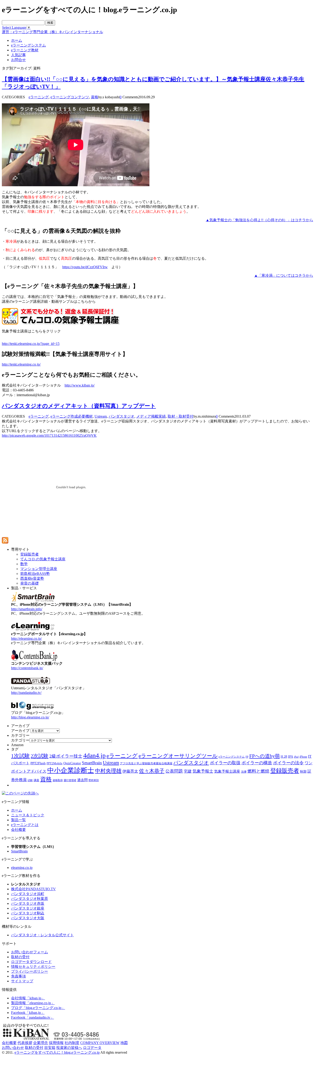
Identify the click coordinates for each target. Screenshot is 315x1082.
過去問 (82, 780)
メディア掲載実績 (151, 416)
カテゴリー (20, 740)
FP (247, 757)
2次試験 (39, 756)
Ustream (101, 416)
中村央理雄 (108, 771)
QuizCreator (72, 763)
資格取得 (58, 780)
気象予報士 (203, 771)
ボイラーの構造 (256, 762)
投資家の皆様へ (69, 1048)
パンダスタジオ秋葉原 (29, 899)
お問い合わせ (13, 1048)
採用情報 (56, 1043)
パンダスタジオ (121, 416)
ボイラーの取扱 (225, 762)
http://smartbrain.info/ (26, 609)
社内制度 (72, 1043)
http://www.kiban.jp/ (80, 385)
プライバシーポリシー (29, 971)
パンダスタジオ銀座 (27, 908)
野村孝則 (94, 780)
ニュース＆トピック (27, 815)
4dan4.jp (94, 755)
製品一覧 (18, 820)
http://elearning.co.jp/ (26, 638)
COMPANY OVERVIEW (99, 1043)
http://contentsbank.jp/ (27, 668)
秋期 (303, 771)
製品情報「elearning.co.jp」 (33, 1003)
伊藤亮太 (130, 771)
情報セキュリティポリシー (33, 967)
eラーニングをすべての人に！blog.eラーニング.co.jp (57, 1052)
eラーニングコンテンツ (70, 97)
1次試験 (20, 756)
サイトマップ (22, 981)
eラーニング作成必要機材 (72, 416)
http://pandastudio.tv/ (26, 693)
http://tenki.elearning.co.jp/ (21, 364)
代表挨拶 (25, 1043)
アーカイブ (20, 731)
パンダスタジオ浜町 (27, 894)
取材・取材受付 (180, 416)
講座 (36, 780)
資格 (94, 97)
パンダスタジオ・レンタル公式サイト (42, 935)
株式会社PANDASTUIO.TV (33, 889)
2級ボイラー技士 (65, 756)
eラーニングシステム (232, 756)
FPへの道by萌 (264, 756)
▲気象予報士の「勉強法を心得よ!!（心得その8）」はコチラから (259, 220)
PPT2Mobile (54, 763)
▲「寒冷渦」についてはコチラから (283, 275)
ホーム (16, 810)
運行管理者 (70, 780)
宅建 (188, 771)
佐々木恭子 (151, 771)
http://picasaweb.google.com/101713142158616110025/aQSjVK (49, 435)
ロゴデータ (92, 1048)
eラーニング (39, 97)
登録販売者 (284, 771)
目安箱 (49, 1048)
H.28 (284, 756)
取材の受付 (20, 957)
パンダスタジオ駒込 (27, 913)
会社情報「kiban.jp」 (28, 998)
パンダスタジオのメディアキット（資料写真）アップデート (79, 406)
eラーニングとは (25, 825)
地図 (124, 1043)
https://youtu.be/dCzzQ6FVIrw (85, 267)
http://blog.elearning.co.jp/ (30, 717)
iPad (296, 757)
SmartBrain (92, 762)
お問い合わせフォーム (29, 952)
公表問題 (174, 771)
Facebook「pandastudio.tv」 (32, 1017)
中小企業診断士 (70, 770)
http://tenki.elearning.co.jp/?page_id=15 (30, 344)
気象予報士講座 (227, 771)
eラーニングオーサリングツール (178, 756)
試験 (30, 780)
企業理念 (40, 1043)
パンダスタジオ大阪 (27, 918)
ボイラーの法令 (288, 762)
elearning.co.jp (22, 868)
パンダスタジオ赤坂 (27, 903)
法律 (244, 771)
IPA (290, 756)
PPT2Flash (38, 763)
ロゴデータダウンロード (31, 962)
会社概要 (18, 830)
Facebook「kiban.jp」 (28, 1013)
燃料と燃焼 (258, 771)
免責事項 (18, 976)
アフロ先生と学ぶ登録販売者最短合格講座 (146, 763)
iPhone (303, 756)
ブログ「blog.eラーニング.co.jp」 (38, 1008)
